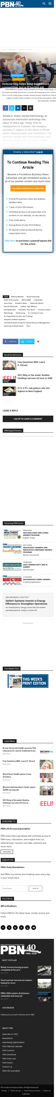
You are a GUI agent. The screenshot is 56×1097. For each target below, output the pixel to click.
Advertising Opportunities (13, 1042)
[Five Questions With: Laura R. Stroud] (9, 365)
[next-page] (8, 401)
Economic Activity (7, 381)
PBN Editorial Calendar (12, 1046)
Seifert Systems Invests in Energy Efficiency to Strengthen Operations (26, 602)
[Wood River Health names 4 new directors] (46, 777)
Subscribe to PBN (10, 1034)
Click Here (9, 240)
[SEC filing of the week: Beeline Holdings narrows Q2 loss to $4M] (9, 378)
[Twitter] (11, 108)
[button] (44, 4)
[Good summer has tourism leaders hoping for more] (44, 983)
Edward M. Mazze (36, 303)
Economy (28, 75)
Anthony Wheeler (17, 297)
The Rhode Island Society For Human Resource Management (27, 323)
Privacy (4, 1091)
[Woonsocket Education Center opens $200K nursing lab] (46, 790)
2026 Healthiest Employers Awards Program (35, 534)
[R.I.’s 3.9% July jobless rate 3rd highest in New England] (9, 391)
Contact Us (7, 1066)
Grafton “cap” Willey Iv (29, 306)
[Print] (30, 108)
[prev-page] (4, 401)
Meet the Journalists (11, 1070)
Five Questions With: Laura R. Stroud (19, 761)
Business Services (25, 49)
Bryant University (33, 297)
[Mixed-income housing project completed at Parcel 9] (44, 970)
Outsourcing (20, 313)
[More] (38, 341)
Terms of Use (15, 1091)
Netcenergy (8, 313)
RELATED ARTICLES (12, 355)
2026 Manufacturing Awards (36, 579)
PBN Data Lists (9, 1058)
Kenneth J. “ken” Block (27, 310)
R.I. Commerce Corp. (35, 313)
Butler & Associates (11, 300)
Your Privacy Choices (32, 1091)
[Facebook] (5, 108)
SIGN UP (35, 888)
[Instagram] (9, 927)
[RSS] (21, 927)
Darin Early (8, 303)
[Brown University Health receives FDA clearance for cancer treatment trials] (46, 751)
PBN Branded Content (17, 597)
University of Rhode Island (13, 326)
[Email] (24, 108)
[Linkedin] (18, 108)
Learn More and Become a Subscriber (28, 188)
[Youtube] (33, 927)
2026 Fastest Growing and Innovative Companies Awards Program (37, 550)
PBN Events (7, 1062)
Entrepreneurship (39, 75)
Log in (39, 152)
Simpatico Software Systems (14, 319)
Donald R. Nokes (21, 303)
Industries (12, 49)
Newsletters (7, 1038)
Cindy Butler (38, 300)
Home (3, 49)
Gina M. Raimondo (11, 306)
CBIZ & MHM (26, 300)
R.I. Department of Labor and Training (18, 316)
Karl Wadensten (10, 310)
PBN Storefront (9, 1054)
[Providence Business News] (12, 4)
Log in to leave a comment (28, 419)
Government (7, 79)
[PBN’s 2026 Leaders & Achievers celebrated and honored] (44, 996)
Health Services (9, 369)
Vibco (28, 326)
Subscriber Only (18, 79)
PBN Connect (8, 1050)
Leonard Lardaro (44, 310)
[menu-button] (50, 4)
